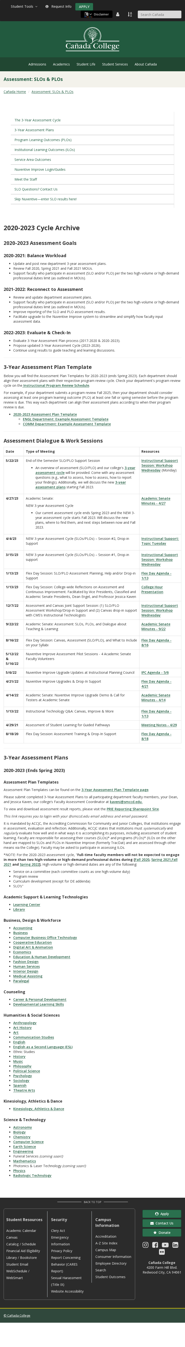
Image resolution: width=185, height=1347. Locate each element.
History (19, 1056)
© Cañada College (17, 1315)
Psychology (22, 1075)
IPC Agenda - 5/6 (155, 672)
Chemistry (22, 1137)
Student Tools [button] (23, 6)
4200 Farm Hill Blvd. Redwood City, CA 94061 (162, 1270)
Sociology (21, 1080)
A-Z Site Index (106, 1243)
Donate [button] (164, 1232)
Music (18, 1061)
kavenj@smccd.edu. (126, 801)
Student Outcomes (110, 1277)
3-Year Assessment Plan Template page (114, 789)
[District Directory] (118, 14)
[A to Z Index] (130, 14)
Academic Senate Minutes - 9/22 (155, 626)
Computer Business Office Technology (45, 937)
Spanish (19, 1085)
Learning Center (26, 904)
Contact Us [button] (163, 1223)
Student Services (115, 64)
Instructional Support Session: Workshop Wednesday (159, 465)
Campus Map (105, 1250)
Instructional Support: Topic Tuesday (160, 541)
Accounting (22, 928)
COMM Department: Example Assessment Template (67, 424)
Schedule (29, 1244)
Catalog (12, 1244)
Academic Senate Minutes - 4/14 (155, 697)
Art (16, 1032)
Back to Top (92, 1202)
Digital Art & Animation (33, 947)
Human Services (26, 966)
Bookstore (28, 1257)
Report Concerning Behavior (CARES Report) (66, 1264)
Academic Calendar (21, 1230)
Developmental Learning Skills (38, 1004)
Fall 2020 (142, 859)
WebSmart (14, 1277)
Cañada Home (15, 91)
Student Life (86, 64)
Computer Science (28, 1141)
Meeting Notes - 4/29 (159, 725)
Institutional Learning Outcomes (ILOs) (44, 149)
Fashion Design (26, 961)
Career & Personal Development (39, 999)
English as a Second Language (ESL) (43, 1047)
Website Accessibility (67, 1291)
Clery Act (58, 1230)
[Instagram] (145, 1246)
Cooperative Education (32, 942)
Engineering (23, 1151)
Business (20, 932)
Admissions (37, 64)
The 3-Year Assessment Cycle (37, 120)
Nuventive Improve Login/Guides (40, 169)
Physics (19, 1170)
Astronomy (22, 1127)
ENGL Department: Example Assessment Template (65, 419)
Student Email (17, 1264)
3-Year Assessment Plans (34, 130)
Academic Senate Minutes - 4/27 (155, 500)
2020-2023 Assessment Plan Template (45, 414)
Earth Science (24, 1146)
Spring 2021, (161, 859)
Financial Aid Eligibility (23, 1251)
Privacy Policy (61, 1251)
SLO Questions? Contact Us (36, 189)
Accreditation (105, 1236)
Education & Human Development (41, 957)
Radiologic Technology (32, 1175)
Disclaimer (101, 14)
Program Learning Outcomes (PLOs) (43, 139)
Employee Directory (110, 1263)
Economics (22, 952)
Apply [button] (164, 1213)
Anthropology (25, 1022)
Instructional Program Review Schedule (55, 385)
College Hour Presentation (152, 589)
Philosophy (22, 1066)
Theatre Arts (24, 1090)
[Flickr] (162, 1253)
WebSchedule (16, 1271)
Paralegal (21, 981)
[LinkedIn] (175, 1246)
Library (19, 909)
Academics (61, 64)
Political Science (26, 1071)
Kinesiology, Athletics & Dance (38, 1108)
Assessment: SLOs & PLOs (52, 91)
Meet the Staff (25, 179)
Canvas (12, 1237)
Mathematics (24, 1161)
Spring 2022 (29, 864)
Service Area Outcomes (32, 159)
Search (100, 1270)
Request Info (60, 6)
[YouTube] (165, 1246)
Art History (22, 1027)
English (19, 1042)
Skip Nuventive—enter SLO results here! (45, 199)
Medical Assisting (27, 976)
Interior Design (25, 971)
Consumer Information (113, 1256)
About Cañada (146, 64)
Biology (19, 1132)
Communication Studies (33, 1037)
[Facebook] (155, 1246)
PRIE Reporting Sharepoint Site (133, 809)
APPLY (84, 6)
